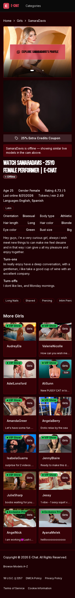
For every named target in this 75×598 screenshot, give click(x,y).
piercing (47, 300)
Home (7, 20)
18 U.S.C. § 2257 (12, 578)
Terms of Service (14, 588)
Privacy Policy (53, 578)
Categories (33, 6)
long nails (12, 300)
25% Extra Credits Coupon (43, 139)
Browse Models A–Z (15, 566)
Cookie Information (39, 588)
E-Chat (12, 6)
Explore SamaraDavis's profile (41, 53)
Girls (20, 20)
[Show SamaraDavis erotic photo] (32, 70)
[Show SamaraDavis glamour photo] (43, 70)
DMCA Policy (34, 578)
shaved (30, 300)
